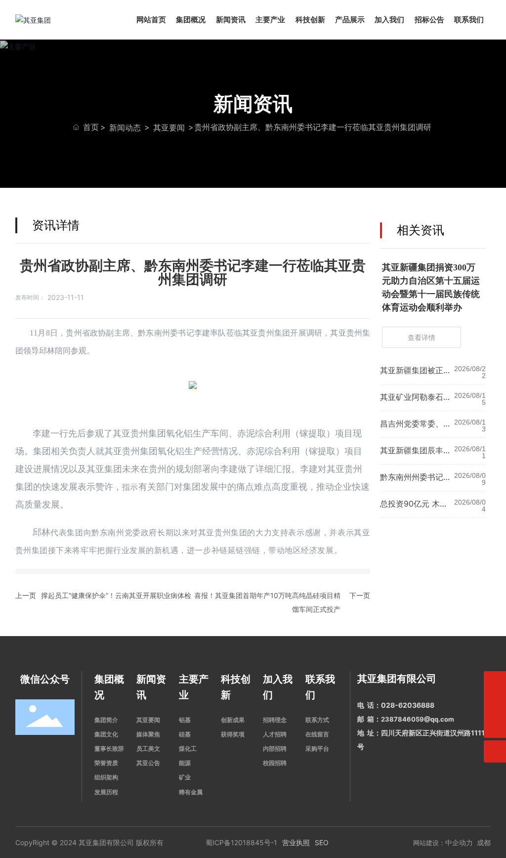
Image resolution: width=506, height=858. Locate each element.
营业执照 (296, 842)
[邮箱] (495, 704)
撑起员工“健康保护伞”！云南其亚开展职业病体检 (116, 595)
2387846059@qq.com (417, 719)
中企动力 (459, 842)
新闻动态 (125, 127)
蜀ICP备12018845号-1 (241, 842)
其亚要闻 (169, 127)
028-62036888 (407, 705)
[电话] (495, 682)
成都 (484, 842)
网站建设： (429, 843)
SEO (322, 842)
